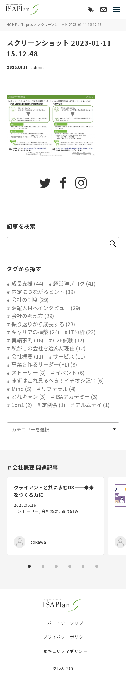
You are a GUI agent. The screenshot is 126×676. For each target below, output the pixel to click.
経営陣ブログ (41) (74, 283)
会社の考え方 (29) (32, 315)
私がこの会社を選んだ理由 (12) (48, 348)
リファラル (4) (58, 388)
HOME (12, 24)
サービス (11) (69, 356)
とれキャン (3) (28, 396)
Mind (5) (21, 388)
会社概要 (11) (27, 356)
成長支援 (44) (27, 283)
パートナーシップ (65, 623)
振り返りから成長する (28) (43, 324)
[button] (29, 566)
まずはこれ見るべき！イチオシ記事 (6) (57, 380)
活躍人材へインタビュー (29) (45, 308)
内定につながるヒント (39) (43, 291)
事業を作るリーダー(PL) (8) (44, 364)
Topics (27, 24)
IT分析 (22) (82, 332)
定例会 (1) (53, 405)
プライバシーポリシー (65, 637)
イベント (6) (69, 372)
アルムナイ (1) (92, 405)
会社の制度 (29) (30, 299)
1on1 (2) (21, 405)
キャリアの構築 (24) (35, 332)
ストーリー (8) (28, 372)
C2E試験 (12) (68, 340)
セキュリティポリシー (65, 651)
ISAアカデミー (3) (76, 396)
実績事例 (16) (27, 340)
